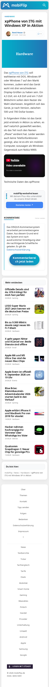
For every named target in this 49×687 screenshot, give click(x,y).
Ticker (23, 559)
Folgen (23, 513)
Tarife (23, 571)
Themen (23, 495)
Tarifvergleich (23, 565)
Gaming (23, 595)
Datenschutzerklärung (18, 249)
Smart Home (23, 589)
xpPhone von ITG (18, 72)
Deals (23, 577)
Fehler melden (40, 218)
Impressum (23, 531)
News (23, 547)
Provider (23, 619)
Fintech (23, 607)
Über (23, 489)
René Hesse (17, 32)
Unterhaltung (23, 625)
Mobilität (23, 583)
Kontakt (23, 501)
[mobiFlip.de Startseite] (15, 5)
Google (23, 655)
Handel (23, 613)
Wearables (23, 601)
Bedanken (23, 519)
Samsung (23, 649)
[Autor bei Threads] (24, 33)
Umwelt (23, 631)
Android (23, 637)
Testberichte (23, 553)
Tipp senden (23, 507)
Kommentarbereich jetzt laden (24, 259)
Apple (23, 643)
